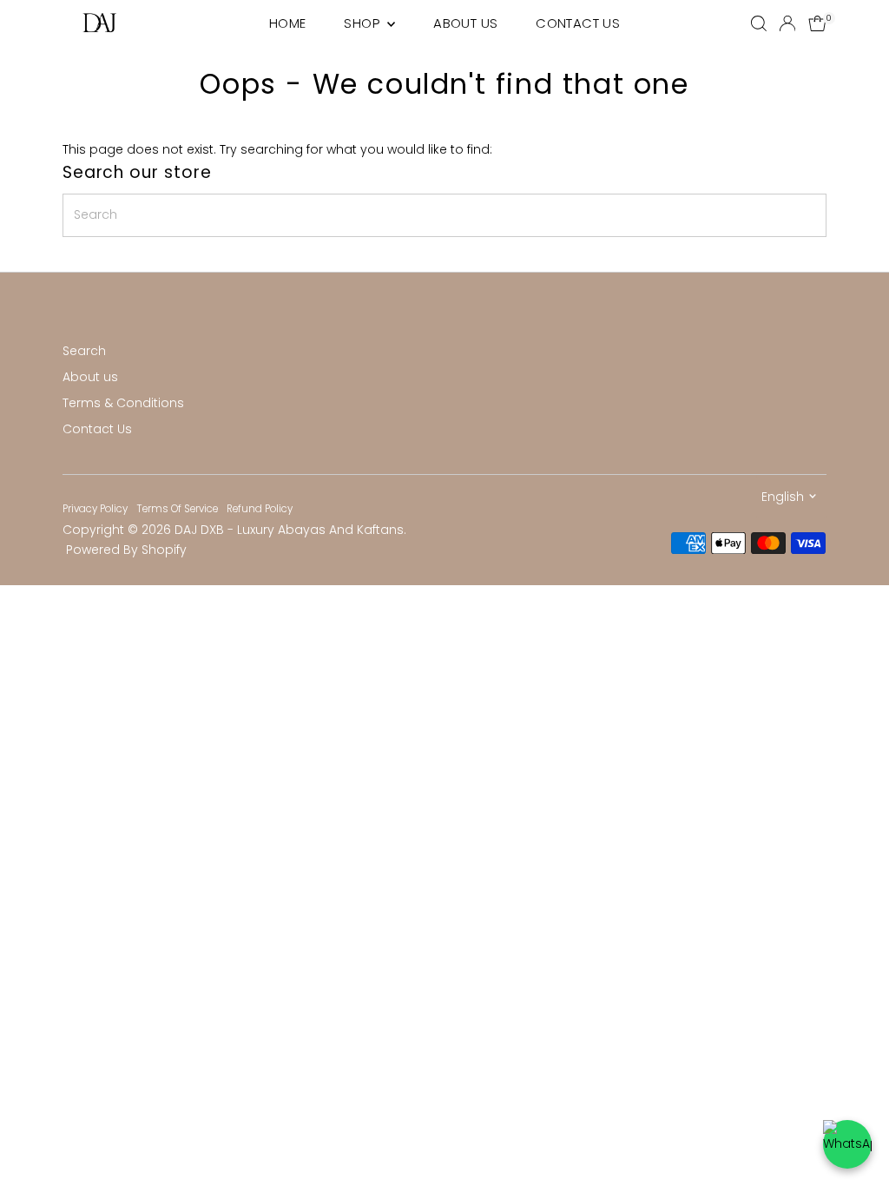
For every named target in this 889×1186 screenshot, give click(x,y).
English (782, 496)
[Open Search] (759, 23)
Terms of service (177, 509)
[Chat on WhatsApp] (847, 1144)
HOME (287, 23)
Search (84, 350)
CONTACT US (578, 23)
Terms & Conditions (123, 403)
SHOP (363, 23)
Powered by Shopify (126, 549)
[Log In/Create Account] (787, 23)
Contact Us (97, 429)
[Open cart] (817, 23)
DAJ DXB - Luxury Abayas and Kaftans (289, 529)
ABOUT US (465, 23)
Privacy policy (95, 509)
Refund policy (260, 509)
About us (90, 376)
